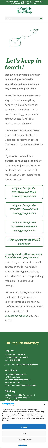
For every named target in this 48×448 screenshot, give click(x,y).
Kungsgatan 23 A (15, 395)
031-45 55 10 (15, 400)
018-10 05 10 (15, 360)
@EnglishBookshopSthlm (26, 385)
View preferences (24, 439)
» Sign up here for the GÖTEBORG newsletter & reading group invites (24, 226)
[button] (44, 404)
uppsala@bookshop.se (18, 357)
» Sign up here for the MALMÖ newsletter (24, 241)
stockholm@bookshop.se (20, 380)
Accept (24, 427)
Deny (24, 433)
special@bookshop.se (17, 315)
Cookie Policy (22, 445)
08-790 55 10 (15, 382)
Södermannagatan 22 (17, 374)
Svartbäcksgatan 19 (16, 354)
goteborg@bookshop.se (19, 398)
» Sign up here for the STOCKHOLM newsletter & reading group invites (24, 209)
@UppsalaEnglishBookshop (27, 364)
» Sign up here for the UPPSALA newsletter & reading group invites (24, 192)
